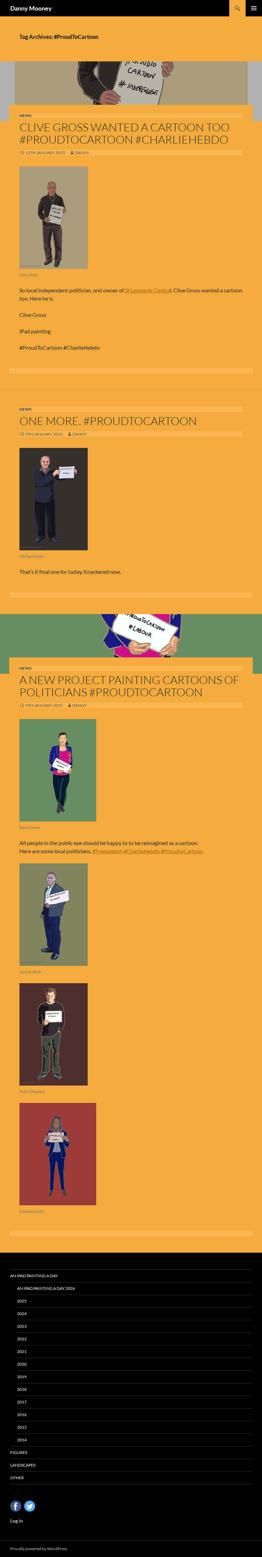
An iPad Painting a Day (34, 1275)
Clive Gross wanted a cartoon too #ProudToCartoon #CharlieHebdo (124, 133)
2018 (22, 1389)
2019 (22, 1376)
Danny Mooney (31, 8)
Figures (18, 1452)
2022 (22, 1338)
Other (17, 1477)
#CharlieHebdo (141, 851)
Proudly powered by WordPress (38, 1548)
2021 (22, 1351)
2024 (22, 1313)
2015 (22, 1427)
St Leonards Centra (147, 290)
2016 (22, 1414)
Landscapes (22, 1465)
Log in (16, 1521)
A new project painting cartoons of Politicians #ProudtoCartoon (129, 686)
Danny (82, 152)
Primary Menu (254, 8)
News (25, 115)
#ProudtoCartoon (182, 851)
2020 (22, 1364)
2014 (22, 1439)
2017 (22, 1402)
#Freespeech (107, 851)
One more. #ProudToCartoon (108, 421)
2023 (22, 1326)
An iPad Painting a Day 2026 (46, 1288)
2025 (22, 1301)
